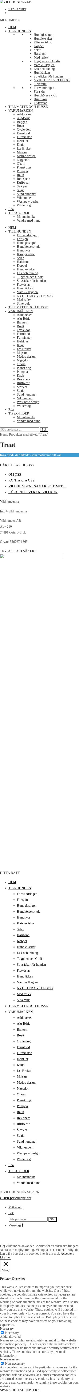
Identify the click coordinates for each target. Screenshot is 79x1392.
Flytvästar (40, 103)
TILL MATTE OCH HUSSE (28, 106)
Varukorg (15, 1225)
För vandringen (44, 88)
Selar (37, 50)
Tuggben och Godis (47, 61)
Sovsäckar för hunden (48, 76)
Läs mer (5, 1257)
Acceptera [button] (67, 1253)
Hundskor (40, 99)
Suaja (20, 190)
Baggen (22, 122)
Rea (11, 209)
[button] (10, 20)
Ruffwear (23, 182)
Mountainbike (26, 216)
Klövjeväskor (43, 42)
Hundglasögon (43, 34)
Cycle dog (24, 129)
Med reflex (41, 57)
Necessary (12, 1333)
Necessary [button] (7, 1328)
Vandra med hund (28, 220)
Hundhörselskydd (45, 95)
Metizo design (26, 156)
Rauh (20, 175)
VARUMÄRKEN (20, 110)
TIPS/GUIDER (18, 213)
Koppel (39, 46)
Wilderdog (24, 205)
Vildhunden (24, 197)
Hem (3, 434)
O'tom (21, 163)
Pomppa (22, 171)
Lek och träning (44, 69)
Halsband (40, 53)
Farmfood (23, 133)
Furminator (24, 137)
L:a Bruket (24, 148)
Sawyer (22, 186)
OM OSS (14, 474)
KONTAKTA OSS (21, 480)
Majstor (22, 152)
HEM (12, 27)
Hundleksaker (43, 38)
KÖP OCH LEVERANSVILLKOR (33, 492)
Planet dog (24, 167)
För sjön (39, 91)
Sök (44, 429)
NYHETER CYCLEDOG (52, 80)
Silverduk (40, 84)
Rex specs (23, 179)
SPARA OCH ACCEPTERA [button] (20, 1390)
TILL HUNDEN (19, 31)
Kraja (20, 144)
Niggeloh (23, 160)
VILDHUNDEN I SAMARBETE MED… (37, 486)
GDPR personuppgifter (15, 1198)
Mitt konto (15, 1207)
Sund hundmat (26, 194)
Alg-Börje (23, 118)
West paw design (28, 201)
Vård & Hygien (44, 65)
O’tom (21, 364)
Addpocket (24, 114)
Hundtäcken (42, 72)
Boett (20, 125)
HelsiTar (22, 141)
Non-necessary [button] (10, 1359)
